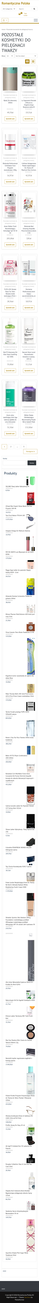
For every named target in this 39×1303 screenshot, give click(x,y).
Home (3, 29)
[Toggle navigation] (35, 20)
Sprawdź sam (10, 119)
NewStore (27, 1297)
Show (3, 56)
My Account (5, 20)
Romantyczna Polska (16, 3)
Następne (29, 451)
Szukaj (5, 458)
